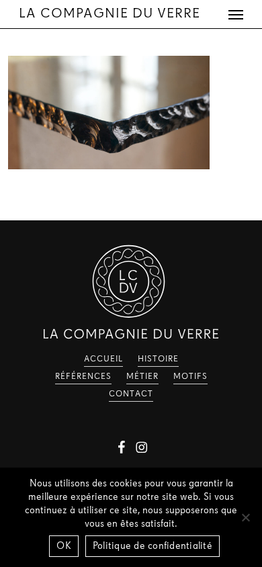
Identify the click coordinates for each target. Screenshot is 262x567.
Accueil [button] (103, 359)
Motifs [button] (190, 377)
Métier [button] (142, 377)
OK (63, 546)
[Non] (245, 517)
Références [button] (83, 377)
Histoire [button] (158, 359)
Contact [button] (131, 394)
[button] (235, 14)
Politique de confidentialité (152, 546)
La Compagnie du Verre (109, 14)
